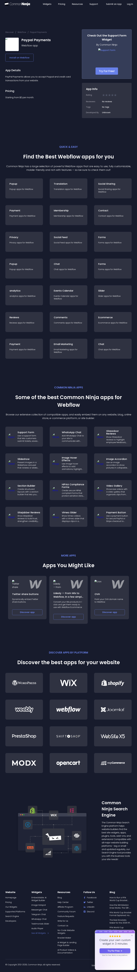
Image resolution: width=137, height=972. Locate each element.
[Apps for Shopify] (113, 683)
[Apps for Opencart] (68, 763)
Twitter (90, 902)
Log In (130, 4)
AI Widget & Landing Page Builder (67, 944)
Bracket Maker (64, 937)
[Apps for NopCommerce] (113, 763)
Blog (60, 897)
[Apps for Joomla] (113, 710)
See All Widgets (38, 933)
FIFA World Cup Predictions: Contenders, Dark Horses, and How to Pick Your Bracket (119, 929)
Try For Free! (107, 71)
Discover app (27, 612)
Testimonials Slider (40, 923)
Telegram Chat (38, 914)
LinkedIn (90, 907)
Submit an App (114, 4)
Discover (9, 32)
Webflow (22, 32)
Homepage (10, 897)
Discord (90, 911)
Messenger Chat (39, 909)
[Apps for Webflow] (68, 710)
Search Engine (12, 916)
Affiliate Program (65, 907)
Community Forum (67, 911)
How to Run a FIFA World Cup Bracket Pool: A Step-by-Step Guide (119, 899)
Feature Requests (66, 916)
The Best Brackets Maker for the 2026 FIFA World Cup (120, 921)
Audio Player (37, 928)
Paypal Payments (38, 32)
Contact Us (63, 925)
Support (94, 4)
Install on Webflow (19, 57)
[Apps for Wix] (68, 683)
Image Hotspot (38, 905)
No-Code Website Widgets (66, 931)
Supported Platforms (15, 911)
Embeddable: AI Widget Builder (38, 899)
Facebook (92, 897)
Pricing (61, 4)
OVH (97, 594)
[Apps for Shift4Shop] (68, 736)
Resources (77, 4)
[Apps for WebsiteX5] (113, 736)
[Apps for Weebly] (24, 710)
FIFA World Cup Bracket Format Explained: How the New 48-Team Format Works (120, 914)
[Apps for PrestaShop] (24, 736)
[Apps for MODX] (24, 763)
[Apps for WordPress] (24, 683)
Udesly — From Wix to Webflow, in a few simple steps (68, 596)
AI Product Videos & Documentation (67, 951)
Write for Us (63, 921)
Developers (10, 921)
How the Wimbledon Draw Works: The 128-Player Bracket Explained (119, 906)
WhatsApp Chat (39, 919)
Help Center (63, 902)
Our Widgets (11, 907)
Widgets (47, 4)
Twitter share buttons (25, 594)
